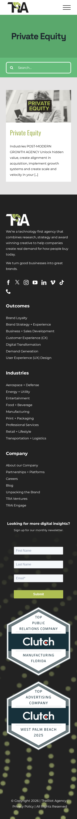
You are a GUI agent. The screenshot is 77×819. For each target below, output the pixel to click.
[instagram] (26, 282)
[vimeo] (52, 282)
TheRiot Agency (54, 801)
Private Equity (25, 132)
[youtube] (35, 282)
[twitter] (17, 282)
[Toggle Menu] (66, 7)
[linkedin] (43, 282)
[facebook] (8, 282)
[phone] (8, 291)
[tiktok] (61, 282)
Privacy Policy (23, 806)
